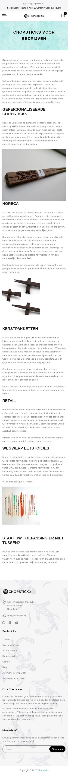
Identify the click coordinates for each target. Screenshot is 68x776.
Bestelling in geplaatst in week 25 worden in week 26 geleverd (34, 8)
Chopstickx (43, 770)
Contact (6, 661)
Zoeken (6, 639)
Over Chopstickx (10, 645)
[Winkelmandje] (63, 16)
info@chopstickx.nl (35, 4)
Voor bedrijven (9, 650)
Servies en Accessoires (13, 678)
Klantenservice (9, 656)
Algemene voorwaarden (14, 672)
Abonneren (57, 749)
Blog (4, 667)
